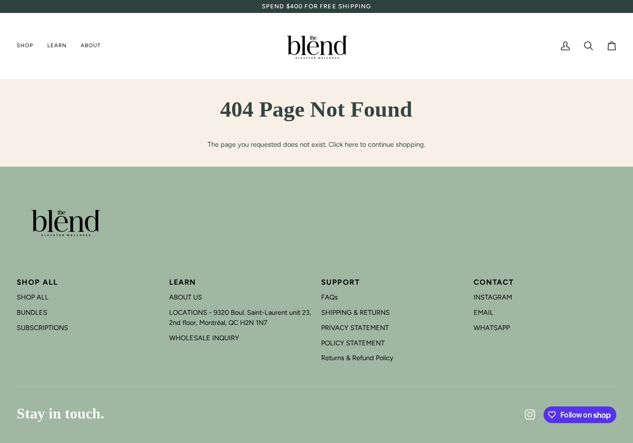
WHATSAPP (492, 328)
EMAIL (484, 312)
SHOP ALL (33, 297)
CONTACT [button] (494, 282)
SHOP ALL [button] (37, 282)
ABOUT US (185, 297)
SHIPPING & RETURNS (355, 312)
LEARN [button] (182, 282)
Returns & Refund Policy (357, 358)
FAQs (329, 297)
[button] (28, 46)
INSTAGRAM (493, 297)
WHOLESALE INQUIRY (204, 338)
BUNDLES (32, 312)
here (351, 144)
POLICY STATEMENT (353, 343)
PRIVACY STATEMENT (355, 328)
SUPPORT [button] (340, 282)
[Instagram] (530, 415)
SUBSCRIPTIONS (42, 328)
